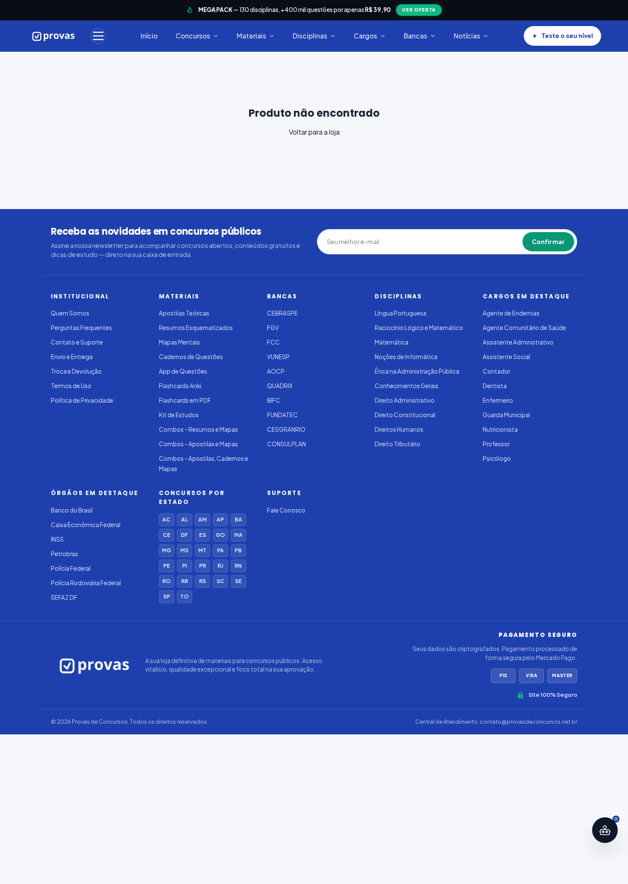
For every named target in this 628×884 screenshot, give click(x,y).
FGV (273, 327)
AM (202, 519)
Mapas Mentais (179, 342)
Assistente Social (506, 356)
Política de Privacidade (82, 400)
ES (202, 535)
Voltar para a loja (314, 131)
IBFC (273, 400)
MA (238, 535)
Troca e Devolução (76, 371)
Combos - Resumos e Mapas (198, 429)
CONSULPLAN (286, 444)
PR (202, 566)
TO (184, 596)
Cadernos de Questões (191, 356)
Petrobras (64, 553)
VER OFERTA (419, 9)
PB (238, 550)
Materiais (251, 36)
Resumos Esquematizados (196, 327)
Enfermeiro (498, 400)
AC (166, 519)
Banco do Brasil (72, 510)
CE (166, 535)
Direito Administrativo (404, 400)
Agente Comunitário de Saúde (524, 327)
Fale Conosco (286, 510)
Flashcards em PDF (185, 400)
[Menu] (98, 36)
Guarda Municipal (506, 414)
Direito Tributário (397, 444)
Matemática (391, 342)
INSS (57, 539)
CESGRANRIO (286, 429)
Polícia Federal (71, 568)
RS (202, 581)
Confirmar (548, 241)
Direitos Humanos (399, 429)
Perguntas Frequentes (81, 327)
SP (166, 596)
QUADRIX (280, 385)
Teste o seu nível (567, 35)
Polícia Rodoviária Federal (86, 582)
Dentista (495, 385)
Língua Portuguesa (400, 313)
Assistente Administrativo (518, 342)
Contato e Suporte (77, 342)
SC (220, 581)
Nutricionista (500, 429)
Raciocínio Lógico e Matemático (419, 327)
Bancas (415, 36)
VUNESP (278, 356)
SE (238, 581)
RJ (220, 566)
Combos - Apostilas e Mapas (198, 444)
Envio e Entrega (72, 356)
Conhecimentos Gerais (406, 385)
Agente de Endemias (511, 313)
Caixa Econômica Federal (85, 524)
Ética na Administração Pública (417, 371)
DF (184, 535)
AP (220, 519)
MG (166, 550)
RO (166, 581)
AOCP (276, 371)
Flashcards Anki (180, 385)
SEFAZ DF (64, 597)
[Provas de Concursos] (53, 36)
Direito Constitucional (405, 414)
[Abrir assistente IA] (605, 830)
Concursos (193, 36)
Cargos (365, 36)
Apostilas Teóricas (184, 313)
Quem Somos (70, 313)
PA (220, 550)
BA (238, 519)
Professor (496, 444)
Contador (496, 371)
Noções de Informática (406, 356)
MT (202, 550)
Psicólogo (497, 458)
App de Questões (183, 371)
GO (220, 535)
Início (149, 36)
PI (184, 566)
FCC (273, 342)
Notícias (467, 36)
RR (184, 581)
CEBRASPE (282, 313)
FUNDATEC (282, 414)
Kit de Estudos (179, 414)
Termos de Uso (71, 385)
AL (184, 519)
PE (166, 566)
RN (238, 566)
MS (184, 550)
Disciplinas (310, 36)
